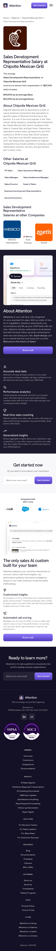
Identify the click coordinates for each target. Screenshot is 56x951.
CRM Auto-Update (28, 795)
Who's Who (28, 867)
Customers (28, 760)
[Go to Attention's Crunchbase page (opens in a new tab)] (32, 717)
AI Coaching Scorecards (28, 791)
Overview (28, 756)
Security (28, 884)
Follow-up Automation (28, 808)
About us (28, 880)
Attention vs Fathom (28, 927)
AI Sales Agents (28, 782)
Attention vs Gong (28, 923)
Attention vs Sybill (28, 931)
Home (6, 18)
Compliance (28, 888)
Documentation (28, 768)
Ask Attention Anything (28, 799)
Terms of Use (28, 910)
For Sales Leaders (28, 829)
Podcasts (28, 859)
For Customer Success (28, 837)
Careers (28, 863)
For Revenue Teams (28, 825)
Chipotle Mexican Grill (32, 18)
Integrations (28, 764)
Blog (28, 850)
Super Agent (28, 812)
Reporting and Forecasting (28, 803)
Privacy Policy (28, 906)
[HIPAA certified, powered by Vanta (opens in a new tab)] (12, 731)
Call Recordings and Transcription (28, 787)
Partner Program (28, 893)
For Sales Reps (28, 833)
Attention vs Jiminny (28, 936)
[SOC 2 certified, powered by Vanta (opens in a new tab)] (31, 731)
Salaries (15, 18)
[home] (12, 5)
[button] (50, 5)
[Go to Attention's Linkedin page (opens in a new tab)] (24, 717)
